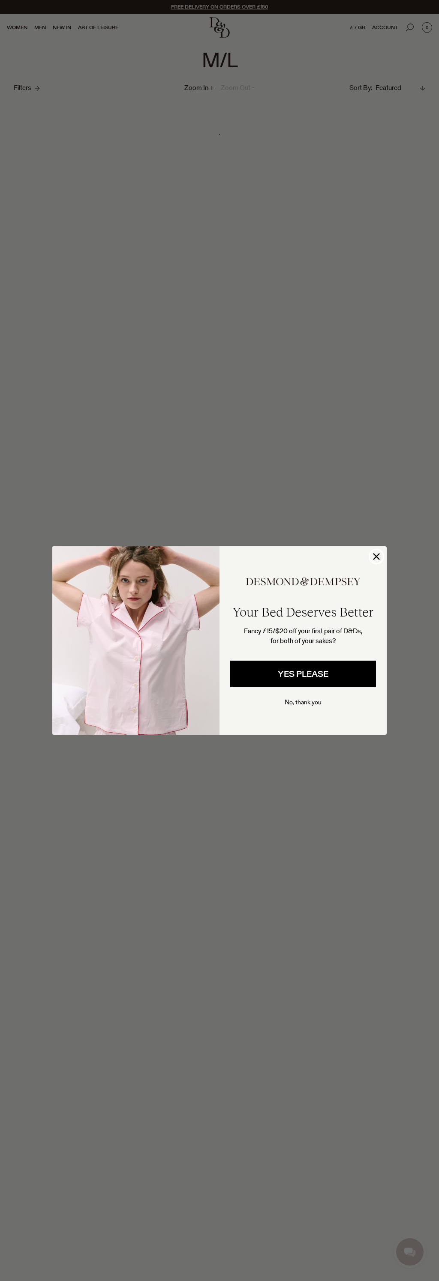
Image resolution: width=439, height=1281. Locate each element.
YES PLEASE (303, 674)
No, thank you (303, 701)
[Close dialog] (376, 556)
